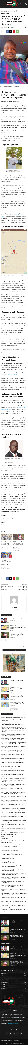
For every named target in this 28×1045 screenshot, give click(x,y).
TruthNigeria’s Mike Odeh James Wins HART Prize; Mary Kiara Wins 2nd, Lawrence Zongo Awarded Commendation (13, 719)
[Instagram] (17, 1033)
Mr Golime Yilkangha (6, 762)
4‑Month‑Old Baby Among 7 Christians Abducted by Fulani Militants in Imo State (16, 634)
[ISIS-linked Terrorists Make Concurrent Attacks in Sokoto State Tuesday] (5, 627)
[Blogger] (7, 1033)
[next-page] (5, 640)
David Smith (4, 909)
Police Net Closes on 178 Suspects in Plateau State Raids (7, 588)
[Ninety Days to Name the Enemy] (5, 620)
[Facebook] (7, 31)
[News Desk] (2, 27)
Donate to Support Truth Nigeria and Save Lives (14, 650)
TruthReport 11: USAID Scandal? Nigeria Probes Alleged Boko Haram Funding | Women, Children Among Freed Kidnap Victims (13, 820)
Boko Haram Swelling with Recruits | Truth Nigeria (12, 873)
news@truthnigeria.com (12, 1023)
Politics (7, 13)
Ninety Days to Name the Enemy (17, 618)
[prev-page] (2, 640)
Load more (13, 709)
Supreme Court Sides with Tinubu (8, 874)
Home (2, 10)
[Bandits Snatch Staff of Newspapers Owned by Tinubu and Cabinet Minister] (6, 537)
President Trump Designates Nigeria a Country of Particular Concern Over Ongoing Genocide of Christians (13, 780)
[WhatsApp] (17, 31)
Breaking (6, 10)
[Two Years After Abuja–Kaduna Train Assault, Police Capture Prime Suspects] (6, 555)
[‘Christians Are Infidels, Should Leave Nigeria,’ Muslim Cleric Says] (5, 704)
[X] (10, 31)
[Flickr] (14, 1033)
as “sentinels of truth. (12, 374)
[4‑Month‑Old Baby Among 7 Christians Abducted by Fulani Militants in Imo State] (5, 635)
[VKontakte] (21, 1033)
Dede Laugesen (4, 905)
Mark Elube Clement (5, 808)
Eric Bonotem (4, 844)
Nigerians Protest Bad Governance (14, 816)
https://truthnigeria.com (14, 609)
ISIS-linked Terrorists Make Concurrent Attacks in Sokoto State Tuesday (18, 627)
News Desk (6, 27)
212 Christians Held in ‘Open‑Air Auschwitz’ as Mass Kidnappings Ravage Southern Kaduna (18, 544)
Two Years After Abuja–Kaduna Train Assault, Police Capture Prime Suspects (6, 563)
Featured (3, 622)
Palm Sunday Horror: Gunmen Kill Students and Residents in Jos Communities (13, 730)
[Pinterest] (14, 31)
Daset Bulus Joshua (5, 897)
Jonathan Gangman (5, 893)
